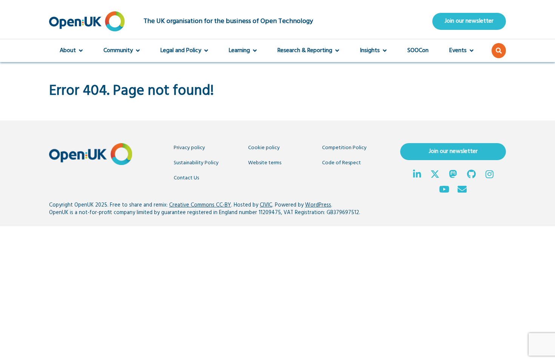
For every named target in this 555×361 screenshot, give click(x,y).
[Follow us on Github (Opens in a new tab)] (471, 175)
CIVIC (266, 205)
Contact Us (186, 178)
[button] (499, 50)
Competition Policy (344, 147)
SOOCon (418, 51)
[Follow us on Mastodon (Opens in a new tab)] (453, 175)
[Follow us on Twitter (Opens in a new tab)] (435, 175)
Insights (370, 50)
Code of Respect (341, 163)
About (68, 50)
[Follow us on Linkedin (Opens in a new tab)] (416, 175)
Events (458, 50)
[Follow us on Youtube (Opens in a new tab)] (444, 190)
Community (118, 50)
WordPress (318, 205)
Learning (239, 50)
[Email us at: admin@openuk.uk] (462, 190)
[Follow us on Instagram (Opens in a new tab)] (489, 175)
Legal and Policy (180, 50)
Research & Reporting (305, 50)
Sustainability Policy (196, 163)
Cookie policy (264, 147)
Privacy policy (189, 147)
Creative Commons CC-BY (200, 205)
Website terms (264, 163)
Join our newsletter (469, 21)
